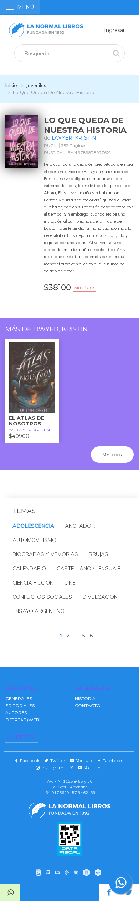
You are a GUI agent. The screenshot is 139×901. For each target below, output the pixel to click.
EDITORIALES (20, 705)
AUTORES (16, 712)
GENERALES (18, 698)
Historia (85, 698)
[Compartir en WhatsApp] (10, 892)
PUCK (50, 145)
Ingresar (114, 30)
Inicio (11, 85)
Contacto (88, 705)
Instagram (51, 767)
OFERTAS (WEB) (23, 719)
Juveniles (36, 85)
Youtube (83, 760)
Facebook (29, 760)
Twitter (56, 760)
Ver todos (112, 454)
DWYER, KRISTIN (74, 138)
